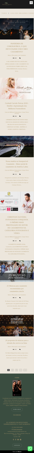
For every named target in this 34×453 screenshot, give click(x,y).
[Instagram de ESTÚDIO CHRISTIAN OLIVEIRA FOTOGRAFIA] (15, 439)
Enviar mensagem (17, 429)
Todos (4, 13)
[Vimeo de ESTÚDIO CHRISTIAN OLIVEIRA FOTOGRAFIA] (20, 439)
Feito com (17, 451)
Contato (17, 445)
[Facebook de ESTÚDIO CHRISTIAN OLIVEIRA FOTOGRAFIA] (13, 439)
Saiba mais (17, 409)
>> (25, 370)
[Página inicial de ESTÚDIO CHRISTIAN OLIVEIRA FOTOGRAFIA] (6, 4)
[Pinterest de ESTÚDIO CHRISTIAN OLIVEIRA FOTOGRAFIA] (18, 439)
